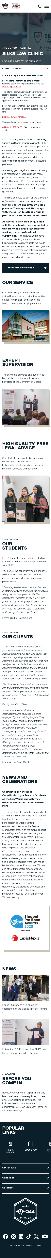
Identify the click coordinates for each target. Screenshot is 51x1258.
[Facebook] (5, 1237)
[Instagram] (13, 1237)
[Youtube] (45, 1237)
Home (7, 48)
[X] (36, 1237)
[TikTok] (28, 1237)
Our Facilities (22, 48)
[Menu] (46, 6)
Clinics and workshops (20, 267)
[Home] (11, 9)
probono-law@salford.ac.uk (14, 117)
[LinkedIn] (21, 1237)
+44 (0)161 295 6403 (12, 127)
